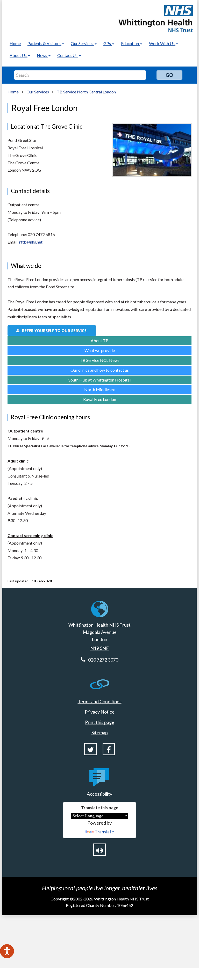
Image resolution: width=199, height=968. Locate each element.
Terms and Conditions (100, 701)
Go (169, 75)
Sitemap (99, 732)
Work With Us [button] (162, 43)
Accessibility (99, 794)
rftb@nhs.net (30, 241)
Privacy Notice (100, 712)
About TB (100, 340)
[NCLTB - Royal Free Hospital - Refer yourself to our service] (99, 330)
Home (15, 43)
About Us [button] (18, 55)
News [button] (42, 55)
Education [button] (130, 43)
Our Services (37, 91)
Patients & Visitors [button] (44, 43)
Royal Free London (99, 399)
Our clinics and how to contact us (99, 370)
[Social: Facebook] (109, 749)
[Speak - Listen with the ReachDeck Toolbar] (7, 951)
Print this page (99, 722)
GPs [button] (107, 43)
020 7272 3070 (103, 660)
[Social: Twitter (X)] (90, 749)
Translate (104, 831)
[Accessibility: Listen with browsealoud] (99, 850)
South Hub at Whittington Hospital (99, 379)
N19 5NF (99, 648)
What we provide (99, 350)
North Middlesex (99, 389)
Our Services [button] (82, 43)
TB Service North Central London (86, 91)
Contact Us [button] (67, 55)
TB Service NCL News (99, 360)
